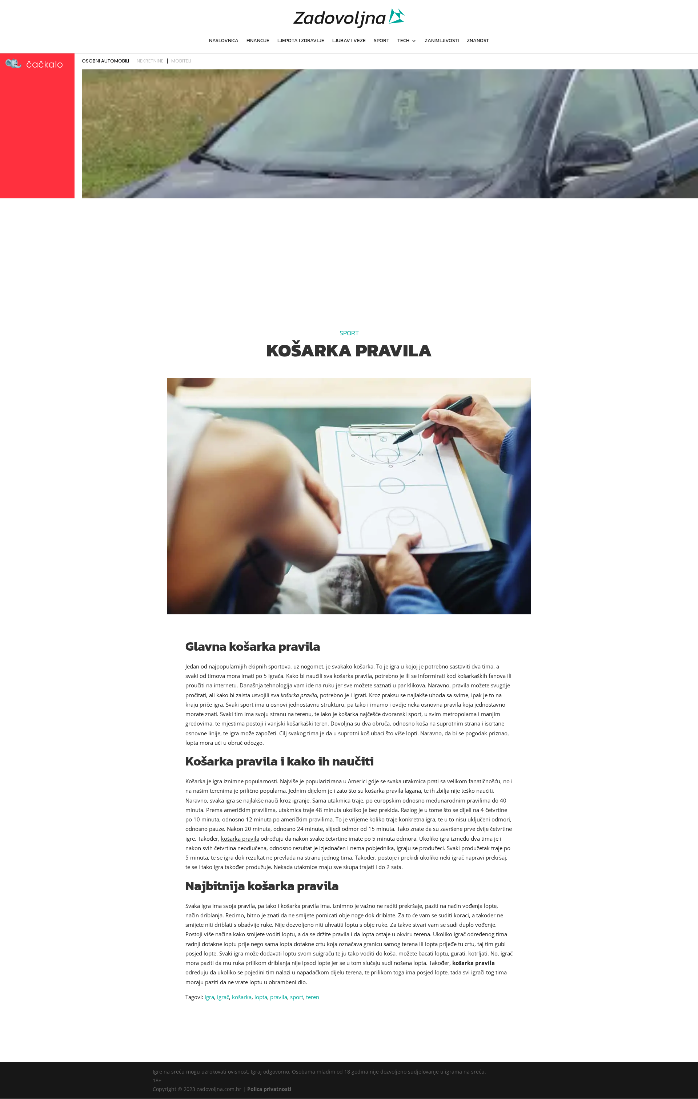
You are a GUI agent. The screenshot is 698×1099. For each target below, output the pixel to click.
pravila (278, 997)
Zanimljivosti (442, 41)
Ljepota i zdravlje (300, 41)
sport (296, 997)
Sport (381, 41)
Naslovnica (223, 41)
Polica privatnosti (269, 1089)
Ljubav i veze (349, 41)
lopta (260, 997)
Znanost (478, 41)
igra (209, 997)
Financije (257, 41)
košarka (242, 997)
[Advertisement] (349, 255)
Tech (403, 41)
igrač (223, 997)
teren (312, 997)
